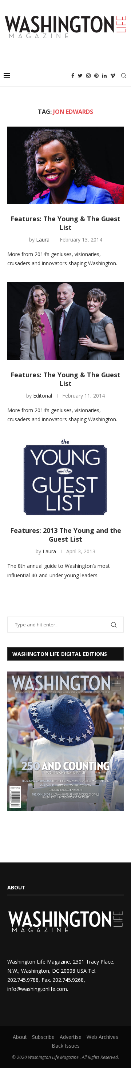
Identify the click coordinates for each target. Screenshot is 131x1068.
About (20, 1036)
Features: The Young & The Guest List (65, 223)
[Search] (123, 75)
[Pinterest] (96, 75)
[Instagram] (88, 75)
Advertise (71, 1036)
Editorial (42, 395)
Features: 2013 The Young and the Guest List (65, 534)
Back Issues (66, 1045)
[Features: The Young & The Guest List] (65, 165)
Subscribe (43, 1036)
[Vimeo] (112, 75)
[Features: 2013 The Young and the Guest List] (65, 477)
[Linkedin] (104, 75)
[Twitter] (80, 75)
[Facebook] (72, 75)
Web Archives (102, 1036)
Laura (42, 239)
